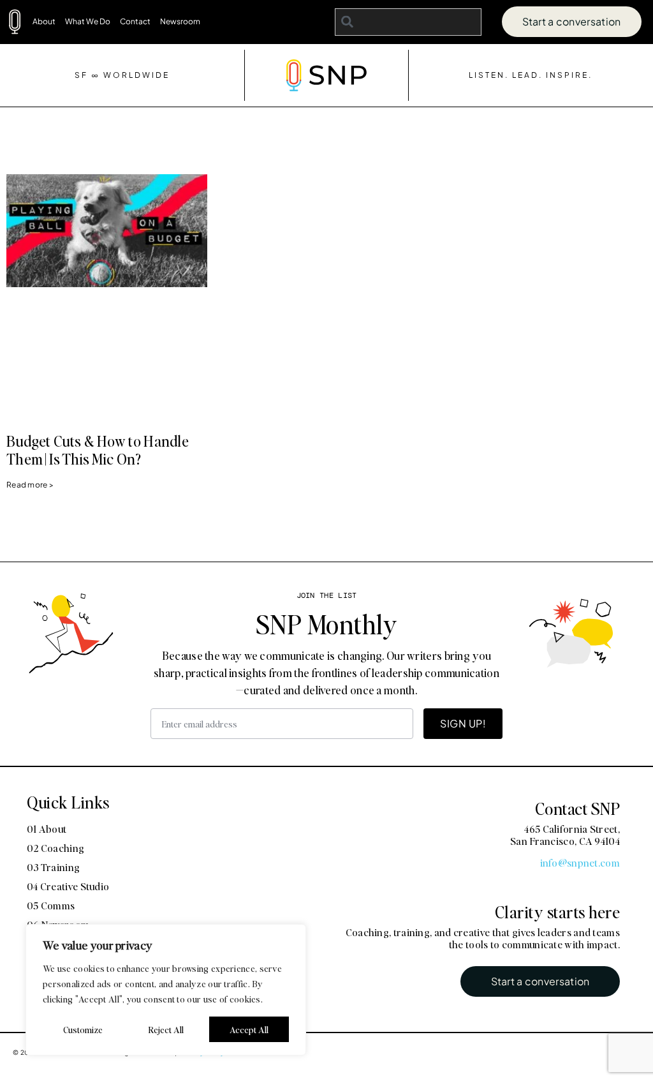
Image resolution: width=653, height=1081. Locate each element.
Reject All (166, 1029)
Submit (417, 739)
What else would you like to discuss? (490, 628)
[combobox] (408, 22)
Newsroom (180, 21)
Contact (135, 21)
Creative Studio (576, 579)
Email (406, 492)
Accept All (249, 1029)
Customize (83, 1029)
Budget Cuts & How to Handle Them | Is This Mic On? (97, 449)
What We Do (87, 21)
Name (406, 364)
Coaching (427, 579)
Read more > (30, 484)
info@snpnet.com (580, 862)
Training (495, 579)
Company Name (435, 428)
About (44, 21)
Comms (422, 602)
